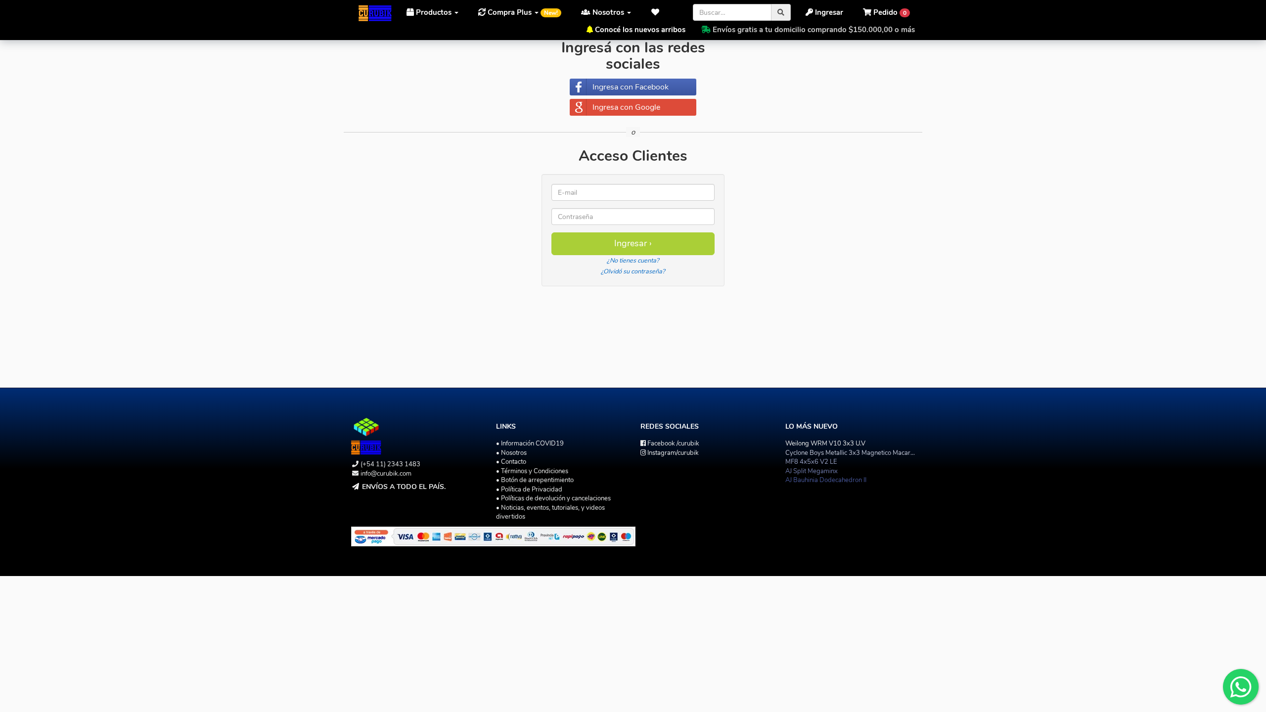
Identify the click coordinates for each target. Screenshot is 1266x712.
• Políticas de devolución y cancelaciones (553, 498)
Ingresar (828, 12)
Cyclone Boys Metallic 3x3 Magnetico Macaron (851, 452)
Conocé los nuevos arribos (640, 30)
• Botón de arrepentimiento (535, 480)
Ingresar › (633, 243)
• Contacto (511, 461)
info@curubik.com (386, 473)
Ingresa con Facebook (630, 87)
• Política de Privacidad (529, 489)
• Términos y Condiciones (532, 471)
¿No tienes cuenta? (633, 260)
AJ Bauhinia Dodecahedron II (825, 480)
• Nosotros (511, 452)
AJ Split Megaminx (811, 471)
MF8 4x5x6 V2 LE (811, 461)
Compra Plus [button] (522, 12)
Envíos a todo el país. (404, 486)
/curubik (673, 443)
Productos (433, 12)
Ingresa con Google (626, 107)
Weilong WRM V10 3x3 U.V (825, 443)
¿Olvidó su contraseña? (633, 271)
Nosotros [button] (608, 12)
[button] (658, 12)
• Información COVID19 (530, 443)
